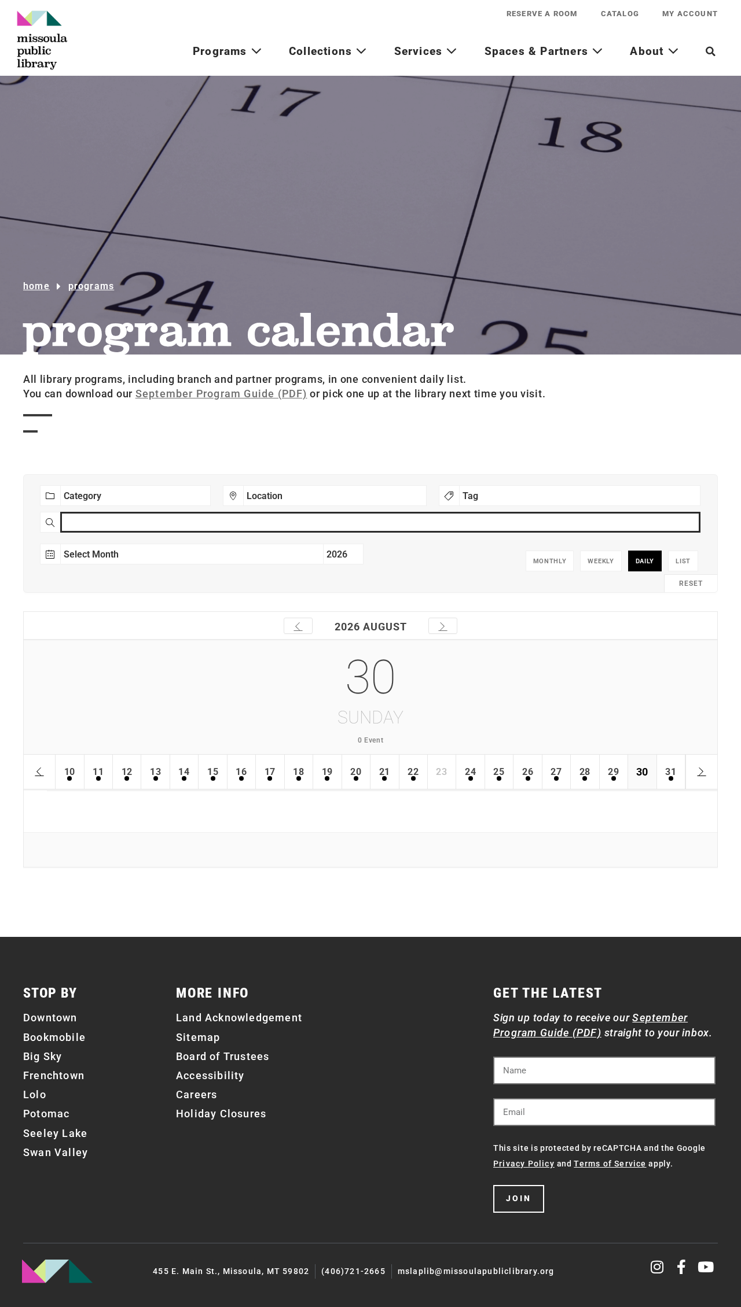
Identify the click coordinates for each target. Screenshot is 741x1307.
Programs (222, 51)
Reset (691, 583)
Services (420, 51)
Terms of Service (610, 1163)
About (648, 51)
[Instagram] (658, 1267)
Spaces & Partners (538, 51)
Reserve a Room (542, 13)
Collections (322, 51)
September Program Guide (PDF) (221, 393)
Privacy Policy (524, 1163)
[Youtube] (706, 1267)
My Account (690, 13)
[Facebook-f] (681, 1267)
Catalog (620, 13)
